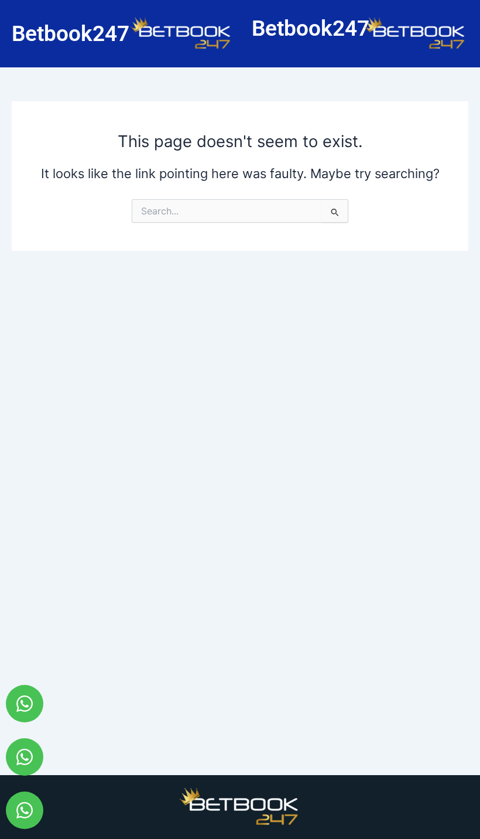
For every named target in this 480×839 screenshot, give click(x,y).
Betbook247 (70, 33)
